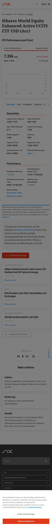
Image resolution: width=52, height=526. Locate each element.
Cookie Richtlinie (35, 507)
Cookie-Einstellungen (26, 514)
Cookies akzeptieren (26, 521)
